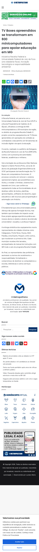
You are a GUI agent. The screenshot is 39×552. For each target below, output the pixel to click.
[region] (19, 533)
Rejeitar (19, 548)
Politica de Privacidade (11, 535)
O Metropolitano (19, 297)
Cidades (10, 25)
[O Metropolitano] (19, 3)
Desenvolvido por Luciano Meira (25, 475)
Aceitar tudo (19, 542)
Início (5, 25)
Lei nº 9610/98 (24, 311)
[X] (19, 315)
